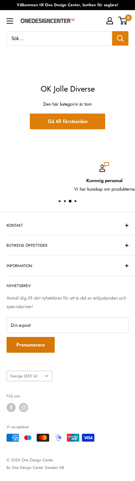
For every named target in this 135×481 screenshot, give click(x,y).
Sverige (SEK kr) (24, 376)
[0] (123, 21)
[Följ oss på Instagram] (23, 407)
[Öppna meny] (10, 21)
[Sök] (120, 38)
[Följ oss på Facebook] (11, 407)
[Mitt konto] (109, 20)
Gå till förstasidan (67, 121)
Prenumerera (30, 344)
